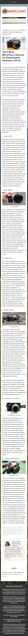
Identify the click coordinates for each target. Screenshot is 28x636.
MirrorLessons (14, 11)
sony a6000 (20, 533)
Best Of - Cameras (18, 527)
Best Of (11, 527)
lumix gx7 (8, 533)
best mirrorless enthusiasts (15, 530)
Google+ (14, 556)
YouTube (4, 576)
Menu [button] (15, 2)
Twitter (19, 556)
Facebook (7, 558)
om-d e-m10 (14, 533)
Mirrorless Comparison (13, 574)
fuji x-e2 (18, 532)
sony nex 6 (5, 535)
